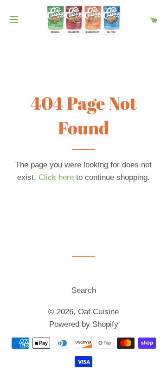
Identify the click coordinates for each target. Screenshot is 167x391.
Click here (56, 177)
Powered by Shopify (83, 324)
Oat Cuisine (98, 311)
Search (83, 290)
